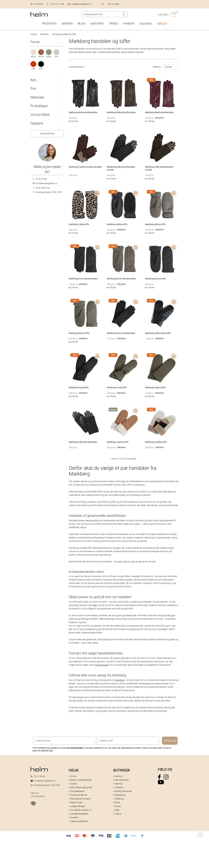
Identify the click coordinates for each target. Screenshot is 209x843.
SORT (41, 69)
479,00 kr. (149, 118)
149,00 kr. (149, 338)
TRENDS (113, 23)
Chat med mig (42, 188)
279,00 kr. (73, 338)
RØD (33, 69)
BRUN (41, 57)
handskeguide (101, 665)
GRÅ (56, 57)
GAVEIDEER (97, 23)
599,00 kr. (73, 118)
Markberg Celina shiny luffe (158, 333)
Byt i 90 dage (113, 4)
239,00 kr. (73, 393)
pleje (95, 605)
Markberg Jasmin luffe (117, 442)
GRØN (48, 57)
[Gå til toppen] (200, 834)
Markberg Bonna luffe (155, 278)
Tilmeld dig (170, 740)
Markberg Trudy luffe (78, 387)
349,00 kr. (73, 229)
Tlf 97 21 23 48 (57, 4)
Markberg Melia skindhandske (83, 112)
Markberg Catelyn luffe (156, 442)
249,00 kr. (111, 229)
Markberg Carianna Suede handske (85, 167)
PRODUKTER (49, 23)
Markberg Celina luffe (79, 224)
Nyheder (168, 67)
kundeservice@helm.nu (82, 4)
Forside (34, 34)
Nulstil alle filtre (47, 133)
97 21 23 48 (41, 179)
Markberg (44, 34)
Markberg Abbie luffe (117, 224)
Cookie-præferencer (79, 821)
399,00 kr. (73, 175)
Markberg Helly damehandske (83, 442)
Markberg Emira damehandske (83, 278)
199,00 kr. (73, 284)
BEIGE (33, 57)
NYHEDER (128, 23)
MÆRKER (67, 23)
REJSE (81, 23)
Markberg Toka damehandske (121, 333)
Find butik (38, 4)
